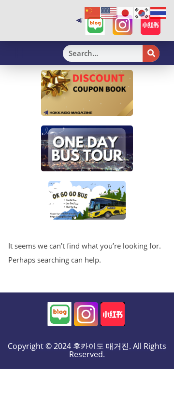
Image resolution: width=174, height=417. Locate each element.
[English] (109, 12)
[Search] (151, 53)
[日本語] (125, 12)
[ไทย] (158, 12)
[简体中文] (93, 12)
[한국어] (142, 12)
